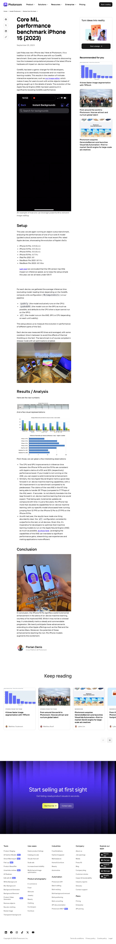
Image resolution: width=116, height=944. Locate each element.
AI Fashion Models (12, 855)
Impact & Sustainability (84, 878)
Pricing (82, 4)
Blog (77, 866)
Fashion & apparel (58, 855)
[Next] (109, 740)
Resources (55, 4)
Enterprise (69, 4)
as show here (43, 530)
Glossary (79, 886)
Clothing (31, 903)
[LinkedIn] (6, 932)
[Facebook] (11, 932)
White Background (10, 882)
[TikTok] (22, 932)
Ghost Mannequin (12, 859)
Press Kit (79, 862)
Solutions (42, 4)
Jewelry (30, 895)
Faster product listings (35, 851)
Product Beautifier (10, 866)
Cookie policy (102, 938)
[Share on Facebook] (6, 19)
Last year (23, 269)
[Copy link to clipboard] (6, 37)
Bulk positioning (57, 897)
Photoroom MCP (59, 909)
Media (78, 859)
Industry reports (81, 882)
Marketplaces (56, 859)
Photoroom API (57, 882)
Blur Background (9, 886)
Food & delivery (57, 851)
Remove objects (9, 903)
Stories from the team (29, 11)
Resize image (8, 911)
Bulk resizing (56, 889)
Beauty (30, 899)
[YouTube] (33, 932)
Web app (107, 871)
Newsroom (79, 709)
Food (29, 888)
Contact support (81, 890)
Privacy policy (90, 938)
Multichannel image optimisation (34, 871)
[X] (27, 932)
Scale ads (31, 862)
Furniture (31, 911)
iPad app (106, 860)
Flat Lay (8, 862)
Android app (106, 866)
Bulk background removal (61, 893)
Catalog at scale (33, 855)
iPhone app (106, 855)
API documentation (58, 905)
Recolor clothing (9, 907)
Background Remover (11, 893)
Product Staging (9, 851)
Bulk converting (57, 901)
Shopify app (106, 876)
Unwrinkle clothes (12, 870)
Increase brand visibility (36, 866)
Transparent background (12, 915)
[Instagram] (16, 932)
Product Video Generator (13, 898)
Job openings (80, 855)
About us (79, 851)
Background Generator (12, 890)
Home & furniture (58, 862)
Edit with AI (9, 878)
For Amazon (32, 907)
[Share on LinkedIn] (6, 31)
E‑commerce (32, 884)
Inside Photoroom (15, 11)
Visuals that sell (33, 859)
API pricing (79, 909)
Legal (110, 938)
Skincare (31, 892)
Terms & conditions (77, 938)
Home (5, 11)
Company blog (81, 870)
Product (29, 4)
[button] (13, 846)
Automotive (56, 870)
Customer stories (82, 874)
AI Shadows (8, 874)
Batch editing (56, 886)
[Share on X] (6, 25)
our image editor (52, 78)
